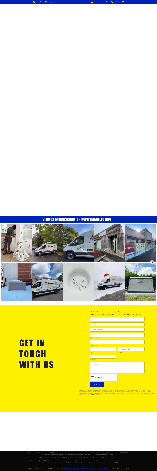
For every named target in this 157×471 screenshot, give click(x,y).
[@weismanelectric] (78, 219)
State (120, 352)
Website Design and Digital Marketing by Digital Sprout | (86, 468)
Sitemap (125, 468)
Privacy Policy (114, 468)
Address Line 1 (94, 338)
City (91, 352)
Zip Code (93, 360)
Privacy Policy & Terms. (93, 394)
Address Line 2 (94, 345)
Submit (97, 385)
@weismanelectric (96, 219)
